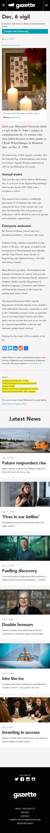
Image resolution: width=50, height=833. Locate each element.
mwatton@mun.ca (34, 363)
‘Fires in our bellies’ (20, 517)
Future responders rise (24, 463)
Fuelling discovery (19, 571)
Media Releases (25, 823)
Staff (25, 391)
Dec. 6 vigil (16, 17)
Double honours (17, 624)
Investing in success (21, 732)
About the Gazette (25, 809)
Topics (5, 377)
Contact (25, 816)
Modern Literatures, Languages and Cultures (20, 389)
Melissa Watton (12, 45)
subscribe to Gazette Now (14, 403)
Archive (25, 812)
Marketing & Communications (25, 820)
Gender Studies (8, 386)
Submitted (16, 118)
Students (32, 391)
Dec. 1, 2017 (8, 39)
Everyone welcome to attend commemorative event (23, 25)
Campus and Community (12, 381)
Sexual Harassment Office (12, 391)
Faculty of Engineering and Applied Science (19, 383)
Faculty (25, 381)
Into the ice (13, 678)
